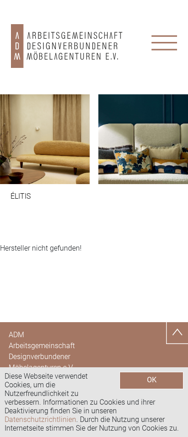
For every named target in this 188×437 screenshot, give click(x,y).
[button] (14, 139)
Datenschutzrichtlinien (40, 419)
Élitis (20, 196)
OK (152, 379)
